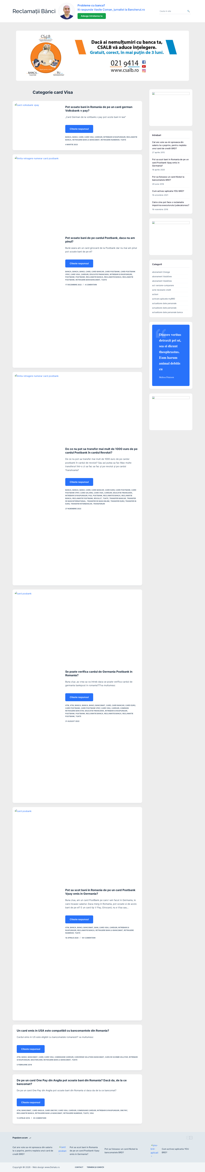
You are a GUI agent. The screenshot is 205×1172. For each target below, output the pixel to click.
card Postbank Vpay (90, 708)
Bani (96, 927)
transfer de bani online (98, 501)
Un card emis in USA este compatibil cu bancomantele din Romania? (63, 1030)
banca (68, 137)
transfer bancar (117, 498)
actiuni (155, 294)
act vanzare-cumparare (163, 285)
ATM (67, 705)
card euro (110, 490)
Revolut (98, 498)
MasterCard (37, 1060)
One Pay (123, 1110)
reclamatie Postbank (82, 498)
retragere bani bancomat (88, 280)
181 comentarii (88, 938)
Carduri (98, 137)
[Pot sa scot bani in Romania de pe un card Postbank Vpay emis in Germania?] (37, 913)
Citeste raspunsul (80, 130)
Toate (123, 140)
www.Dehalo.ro (52, 1167)
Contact (79, 1167)
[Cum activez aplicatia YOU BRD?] (155, 1150)
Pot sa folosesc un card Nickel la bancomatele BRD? (121, 1151)
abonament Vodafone (162, 276)
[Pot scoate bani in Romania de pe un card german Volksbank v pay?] (37, 125)
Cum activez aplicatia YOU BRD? (168, 191)
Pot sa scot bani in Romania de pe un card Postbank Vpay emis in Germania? (170, 162)
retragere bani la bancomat (86, 140)
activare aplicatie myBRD (163, 299)
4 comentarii (91, 285)
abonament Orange (161, 272)
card (81, 137)
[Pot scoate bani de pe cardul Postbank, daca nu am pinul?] (37, 261)
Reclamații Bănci (34, 11)
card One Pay (51, 1110)
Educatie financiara (99, 274)
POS (90, 495)
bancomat (100, 705)
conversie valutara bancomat (89, 1057)
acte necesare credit (161, 290)
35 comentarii (39, 1118)
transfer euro (117, 501)
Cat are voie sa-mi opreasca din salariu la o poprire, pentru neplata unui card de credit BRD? (169, 145)
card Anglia (38, 1110)
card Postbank (112, 272)
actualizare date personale (164, 303)
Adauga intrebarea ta (91, 16)
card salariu (86, 493)
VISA (92, 1113)
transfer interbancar (81, 504)
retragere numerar (110, 140)
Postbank (70, 277)
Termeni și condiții (95, 1167)
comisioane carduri (64, 1057)
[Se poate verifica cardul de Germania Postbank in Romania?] (37, 696)
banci (75, 137)
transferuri (99, 504)
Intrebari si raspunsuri (114, 137)
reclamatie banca (94, 277)
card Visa (89, 137)
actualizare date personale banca (167, 312)
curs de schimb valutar (116, 1057)
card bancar (97, 272)
